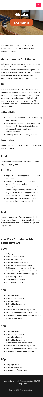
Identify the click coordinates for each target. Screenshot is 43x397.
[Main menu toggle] (38, 5)
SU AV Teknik (9, 5)
